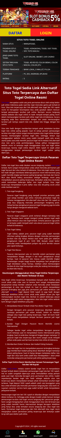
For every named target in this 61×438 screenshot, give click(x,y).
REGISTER (23, 436)
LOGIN (46, 32)
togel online (12, 368)
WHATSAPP (38, 436)
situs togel (55, 165)
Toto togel (5, 102)
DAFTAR (15, 32)
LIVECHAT (53, 436)
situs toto (13, 292)
